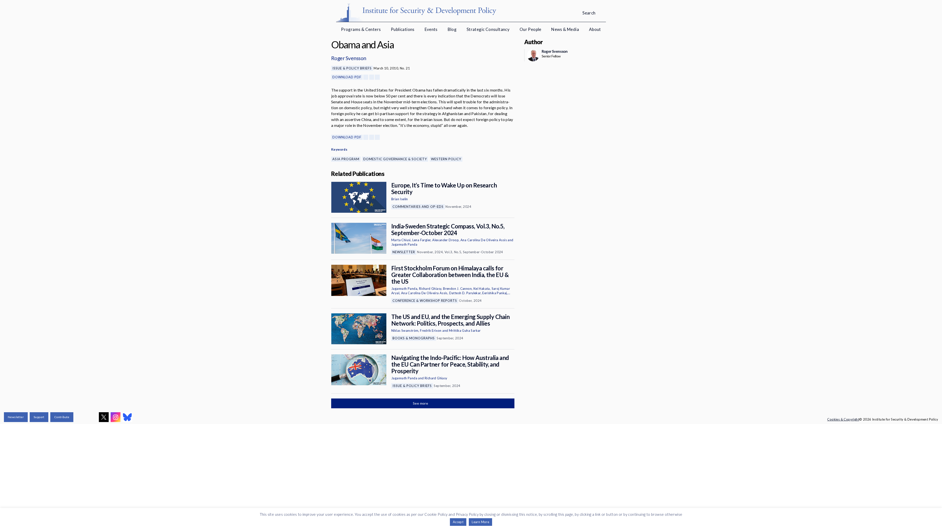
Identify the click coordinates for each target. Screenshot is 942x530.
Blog (452, 29)
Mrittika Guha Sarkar (465, 330)
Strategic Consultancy (488, 29)
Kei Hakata (481, 289)
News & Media (565, 29)
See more (421, 403)
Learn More (480, 522)
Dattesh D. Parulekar (465, 293)
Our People (530, 29)
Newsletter (403, 252)
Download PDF (346, 77)
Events (431, 29)
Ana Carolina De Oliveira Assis (483, 240)
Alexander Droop (445, 240)
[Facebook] (365, 77)
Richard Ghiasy (430, 289)
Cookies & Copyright (843, 419)
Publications (403, 29)
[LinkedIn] (377, 77)
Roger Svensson (348, 58)
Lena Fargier (421, 240)
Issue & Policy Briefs (352, 68)
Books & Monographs (413, 338)
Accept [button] (458, 522)
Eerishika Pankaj (494, 293)
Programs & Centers (361, 29)
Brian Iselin (399, 199)
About (595, 29)
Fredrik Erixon (431, 330)
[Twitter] (371, 77)
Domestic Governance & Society (395, 159)
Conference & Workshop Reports (424, 301)
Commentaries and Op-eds (418, 207)
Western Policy (446, 159)
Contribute (61, 417)
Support (39, 417)
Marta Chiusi (401, 240)
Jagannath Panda (404, 244)
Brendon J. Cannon (457, 289)
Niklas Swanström (404, 330)
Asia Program (345, 159)
